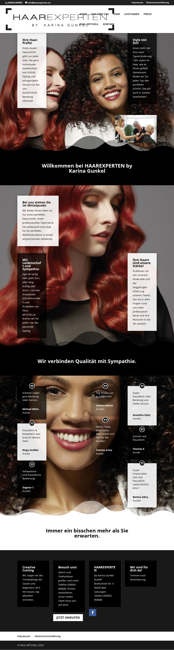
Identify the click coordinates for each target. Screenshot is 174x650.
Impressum (137, 3)
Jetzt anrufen (68, 617)
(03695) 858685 (14, 2)
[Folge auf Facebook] (92, 612)
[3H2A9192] (136, 141)
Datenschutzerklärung (157, 3)
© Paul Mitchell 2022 (30, 645)
